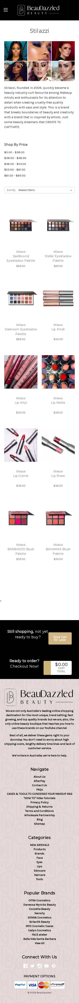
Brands (39, 853)
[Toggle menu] (5, 9)
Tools (39, 879)
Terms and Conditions (39, 811)
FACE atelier (39, 934)
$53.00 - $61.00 (14, 169)
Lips (39, 866)
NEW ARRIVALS (39, 845)
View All (39, 943)
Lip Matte (58, 403)
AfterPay (39, 781)
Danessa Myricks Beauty (39, 904)
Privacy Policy (39, 802)
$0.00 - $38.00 (14, 152)
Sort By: (11, 190)
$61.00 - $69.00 (15, 175)
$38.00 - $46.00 (15, 158)
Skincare (39, 870)
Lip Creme (20, 476)
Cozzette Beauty (39, 909)
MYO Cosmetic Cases (39, 926)
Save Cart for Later (60, 638)
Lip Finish (58, 329)
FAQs (39, 789)
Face (39, 858)
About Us (40, 776)
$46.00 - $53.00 (15, 164)
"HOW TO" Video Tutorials (40, 798)
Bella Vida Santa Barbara (39, 939)
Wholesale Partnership (39, 815)
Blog (40, 819)
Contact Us (39, 785)
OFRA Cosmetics (39, 900)
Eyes (39, 862)
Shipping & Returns (39, 806)
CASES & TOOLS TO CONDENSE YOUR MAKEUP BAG (39, 794)
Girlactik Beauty (39, 922)
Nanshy (39, 913)
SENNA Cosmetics (39, 917)
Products (39, 849)
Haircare (39, 875)
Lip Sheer (58, 476)
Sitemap (39, 824)
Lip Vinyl (21, 403)
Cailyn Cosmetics (39, 930)
